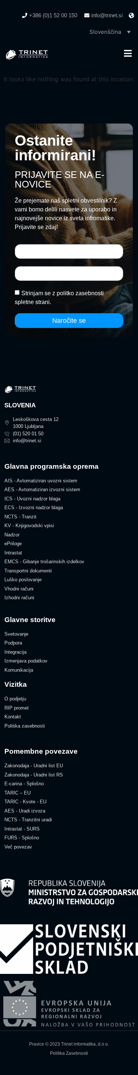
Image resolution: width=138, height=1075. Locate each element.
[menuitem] (110, 31)
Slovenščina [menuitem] (105, 31)
